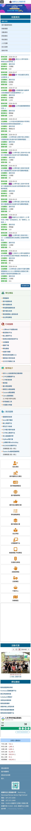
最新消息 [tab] (5, 21)
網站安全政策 (5, 775)
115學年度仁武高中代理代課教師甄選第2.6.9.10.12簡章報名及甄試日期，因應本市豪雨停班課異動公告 (15, 271)
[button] (13, 649)
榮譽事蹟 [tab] (5, 28)
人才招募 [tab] (5, 43)
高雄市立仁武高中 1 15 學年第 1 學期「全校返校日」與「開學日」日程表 (15, 219)
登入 (2, 778)
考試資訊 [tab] (5, 39)
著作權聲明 (5, 771)
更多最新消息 (25, 286)
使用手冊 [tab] (5, 50)
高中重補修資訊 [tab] (7, 25)
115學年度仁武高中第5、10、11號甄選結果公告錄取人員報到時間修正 (15, 237)
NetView (20, 809)
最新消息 (12, 64)
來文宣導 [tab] (5, 47)
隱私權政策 (5, 768)
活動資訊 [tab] (5, 32)
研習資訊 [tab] (5, 36)
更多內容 (24, 649)
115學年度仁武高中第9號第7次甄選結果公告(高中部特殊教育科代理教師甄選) (15, 186)
